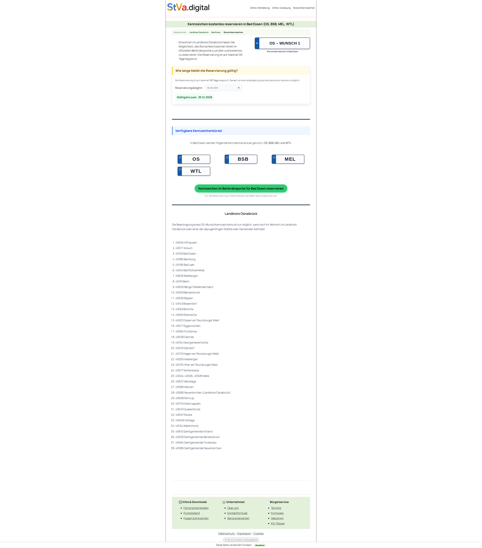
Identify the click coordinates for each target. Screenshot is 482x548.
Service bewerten (238, 518)
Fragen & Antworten (196, 518)
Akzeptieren (259, 545)
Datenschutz (226, 533)
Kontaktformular (237, 513)
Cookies (258, 533)
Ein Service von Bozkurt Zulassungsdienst (241, 540)
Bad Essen (216, 32)
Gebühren (277, 518)
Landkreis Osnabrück (198, 32)
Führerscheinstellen (196, 508)
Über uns (232, 508)
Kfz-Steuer (278, 523)
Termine (276, 508)
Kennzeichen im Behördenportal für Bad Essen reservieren (241, 188)
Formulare (277, 513)
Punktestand (192, 513)
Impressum (244, 533)
